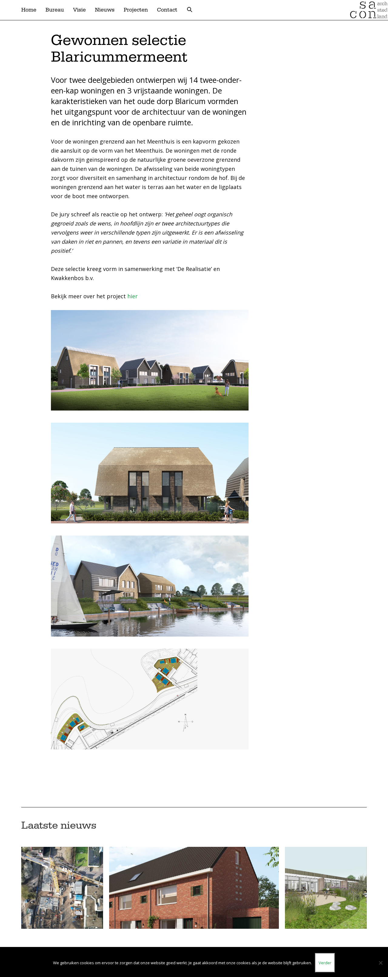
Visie (79, 9)
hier (132, 296)
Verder (325, 962)
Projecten (136, 9)
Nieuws (105, 9)
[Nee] (380, 963)
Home (28, 9)
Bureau (54, 9)
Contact (167, 9)
